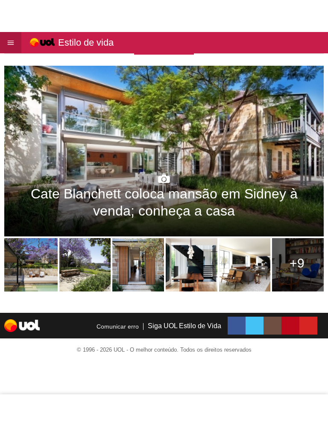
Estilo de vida (86, 42)
